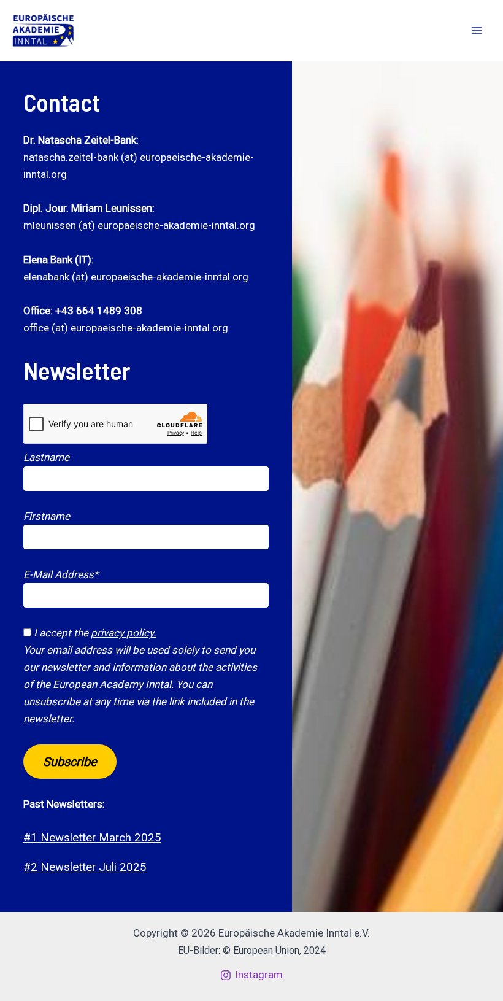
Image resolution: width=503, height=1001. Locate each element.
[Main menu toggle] (477, 31)
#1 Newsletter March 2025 (92, 837)
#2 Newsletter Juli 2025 (85, 867)
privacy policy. (123, 633)
